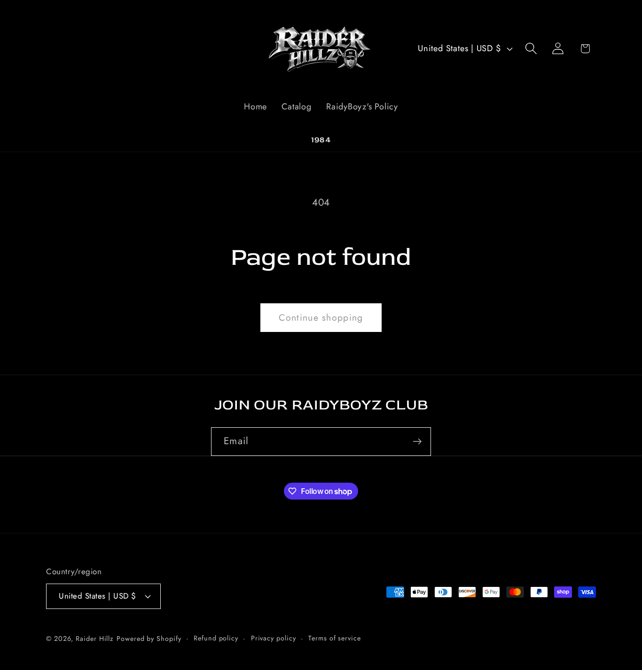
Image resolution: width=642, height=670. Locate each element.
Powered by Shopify (149, 638)
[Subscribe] (417, 441)
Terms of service (334, 637)
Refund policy (216, 637)
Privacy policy (273, 637)
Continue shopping (321, 317)
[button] (531, 48)
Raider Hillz (95, 638)
